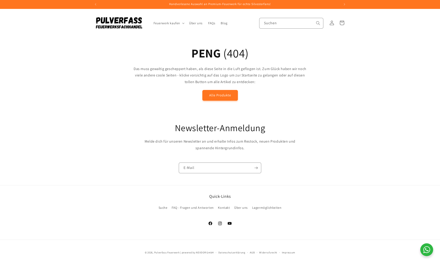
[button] (169, 23)
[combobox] (291, 23)
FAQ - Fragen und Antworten (193, 208)
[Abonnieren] (256, 168)
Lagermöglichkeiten (267, 208)
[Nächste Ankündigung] (344, 4)
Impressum (288, 252)
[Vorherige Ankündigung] (96, 4)
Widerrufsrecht (268, 252)
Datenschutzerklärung (231, 252)
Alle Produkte (220, 95)
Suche (163, 208)
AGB (252, 252)
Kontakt (224, 208)
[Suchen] (318, 23)
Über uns (241, 208)
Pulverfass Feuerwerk (167, 252)
